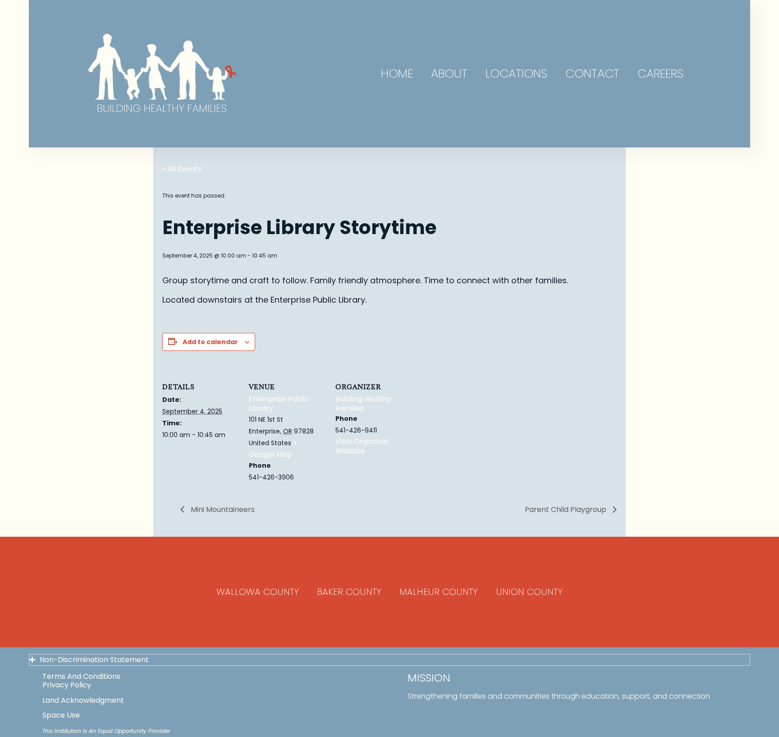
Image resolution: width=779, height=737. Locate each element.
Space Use (61, 715)
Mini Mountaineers (222, 509)
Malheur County (438, 591)
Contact (592, 73)
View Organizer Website (362, 446)
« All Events (182, 169)
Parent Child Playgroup (566, 509)
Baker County (349, 591)
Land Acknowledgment (83, 700)
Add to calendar (210, 341)
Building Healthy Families (363, 404)
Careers (660, 73)
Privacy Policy (66, 685)
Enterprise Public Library (279, 404)
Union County (529, 591)
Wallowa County (257, 591)
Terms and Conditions (81, 676)
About (449, 73)
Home (397, 73)
